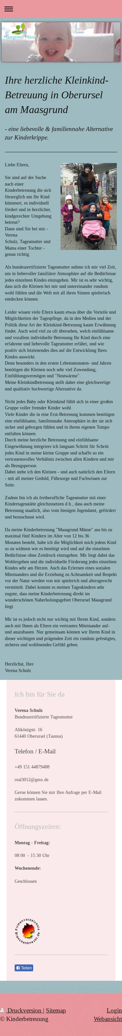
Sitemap (56, 1010)
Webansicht (108, 1018)
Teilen (26, 968)
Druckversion (24, 1010)
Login (114, 1010)
